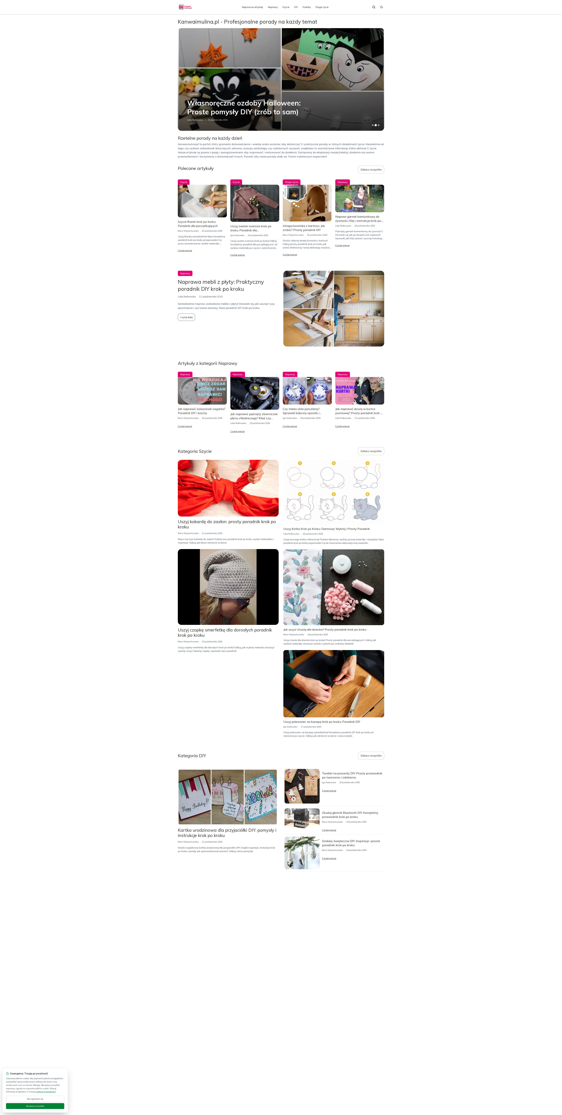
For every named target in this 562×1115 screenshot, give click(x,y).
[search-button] (373, 7)
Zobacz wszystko (371, 169)
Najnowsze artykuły (252, 7)
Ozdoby (307, 7)
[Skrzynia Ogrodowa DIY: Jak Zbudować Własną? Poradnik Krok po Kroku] (281, 79)
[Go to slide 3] (379, 125)
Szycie (285, 7)
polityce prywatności (46, 1091)
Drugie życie (322, 7)
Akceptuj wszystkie (35, 1106)
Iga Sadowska (194, 120)
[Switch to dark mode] (381, 7)
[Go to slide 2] (376, 125)
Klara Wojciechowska (188, 231)
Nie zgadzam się (35, 1099)
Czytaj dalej (186, 317)
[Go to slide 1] (373, 125)
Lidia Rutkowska (343, 225)
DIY (296, 7)
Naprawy (273, 7)
